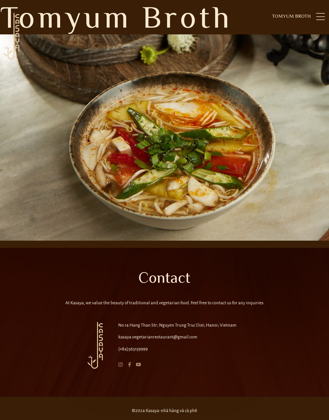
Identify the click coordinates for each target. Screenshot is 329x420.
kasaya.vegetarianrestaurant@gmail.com (157, 337)
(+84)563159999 (133, 349)
